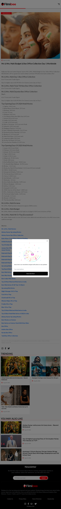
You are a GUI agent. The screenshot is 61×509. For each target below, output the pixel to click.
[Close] (47, 241)
